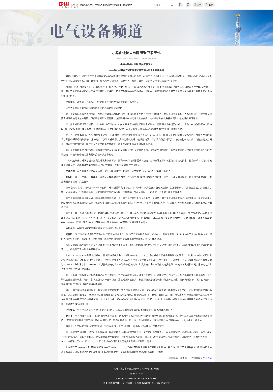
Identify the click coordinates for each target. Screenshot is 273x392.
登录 (211, 5)
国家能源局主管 (86, 5)
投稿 (199, 5)
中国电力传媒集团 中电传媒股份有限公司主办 (114, 5)
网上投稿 (207, 358)
